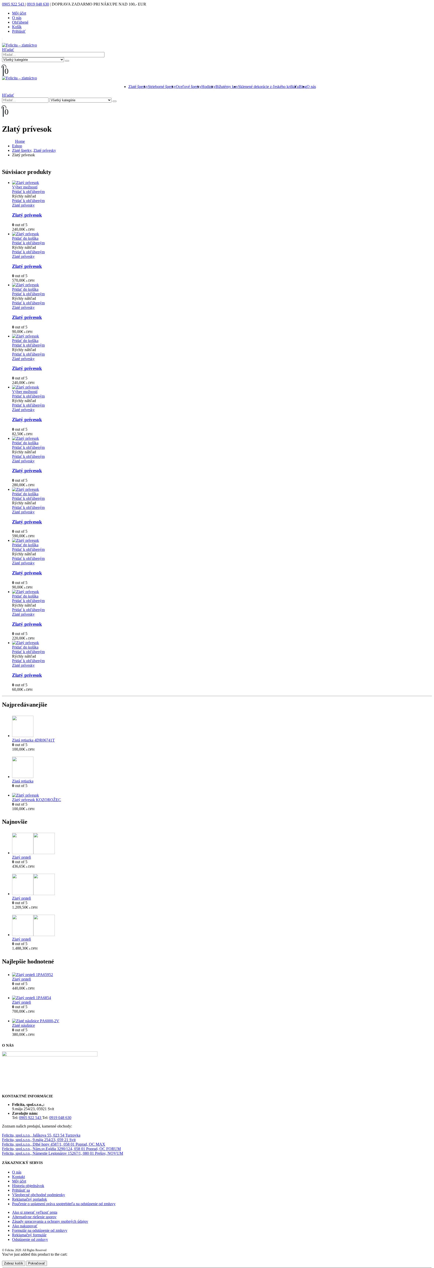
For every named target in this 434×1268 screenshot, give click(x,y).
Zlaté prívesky (23, 205)
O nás (16, 18)
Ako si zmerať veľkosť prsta (34, 1212)
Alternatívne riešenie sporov (34, 1217)
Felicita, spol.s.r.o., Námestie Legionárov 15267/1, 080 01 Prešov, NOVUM (62, 1153)
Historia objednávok (28, 1186)
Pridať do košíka (25, 238)
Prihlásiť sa (21, 1190)
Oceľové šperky (188, 86)
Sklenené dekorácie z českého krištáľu (268, 86)
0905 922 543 (13, 4)
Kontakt (18, 1177)
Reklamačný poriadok (29, 1199)
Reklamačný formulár (29, 1235)
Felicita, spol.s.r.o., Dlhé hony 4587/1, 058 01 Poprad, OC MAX (53, 1144)
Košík (17, 27)
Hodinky (208, 86)
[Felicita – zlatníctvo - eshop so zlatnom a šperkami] (19, 45)
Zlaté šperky (138, 86)
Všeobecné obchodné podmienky (38, 1195)
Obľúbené (20, 22)
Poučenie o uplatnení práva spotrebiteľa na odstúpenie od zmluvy (64, 1204)
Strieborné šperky (162, 86)
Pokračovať (36, 1263)
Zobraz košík (13, 1263)
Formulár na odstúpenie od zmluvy (39, 1230)
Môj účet (19, 13)
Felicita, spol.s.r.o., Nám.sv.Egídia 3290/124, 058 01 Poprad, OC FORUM (61, 1149)
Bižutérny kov (226, 86)
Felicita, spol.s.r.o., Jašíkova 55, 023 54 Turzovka (41, 1135)
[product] (222, 182)
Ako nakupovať (24, 1226)
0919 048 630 (38, 4)
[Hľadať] (67, 61)
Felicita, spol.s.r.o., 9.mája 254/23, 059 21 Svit (39, 1140)
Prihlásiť (19, 31)
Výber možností (24, 187)
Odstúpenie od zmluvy (30, 1239)
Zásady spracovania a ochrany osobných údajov (50, 1221)
